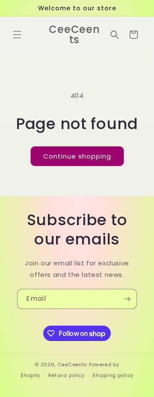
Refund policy (66, 375)
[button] (17, 34)
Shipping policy (112, 375)
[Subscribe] (127, 299)
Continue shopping (77, 156)
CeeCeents (72, 364)
